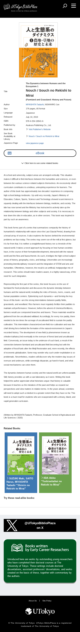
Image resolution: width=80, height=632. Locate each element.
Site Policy (46, 601)
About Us (33, 601)
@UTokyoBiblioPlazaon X (40, 525)
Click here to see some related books (41, 163)
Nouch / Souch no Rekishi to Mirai (44, 136)
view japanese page (35, 143)
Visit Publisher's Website (40, 129)
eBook (40, 153)
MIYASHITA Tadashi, (35, 104)
